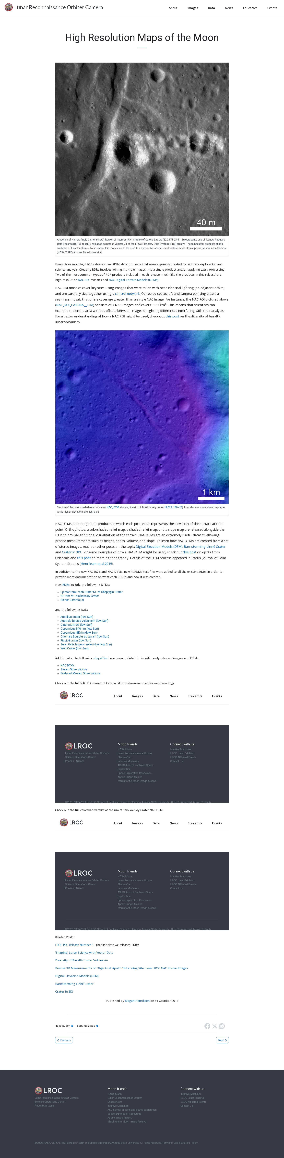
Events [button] (272, 8)
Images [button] (192, 8)
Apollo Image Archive (119, 1117)
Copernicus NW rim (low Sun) (79, 628)
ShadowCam (114, 1101)
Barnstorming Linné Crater (204, 546)
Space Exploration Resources (124, 1113)
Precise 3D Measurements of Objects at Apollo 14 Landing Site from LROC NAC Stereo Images (121, 968)
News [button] (229, 8)
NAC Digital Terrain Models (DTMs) (133, 280)
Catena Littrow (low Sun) (76, 624)
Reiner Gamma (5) (72, 600)
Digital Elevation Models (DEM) (159, 546)
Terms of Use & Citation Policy (180, 1142)
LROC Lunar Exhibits (192, 1097)
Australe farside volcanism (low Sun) (84, 620)
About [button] (173, 8)
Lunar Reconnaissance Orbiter (124, 1097)
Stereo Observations (73, 669)
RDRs (66, 585)
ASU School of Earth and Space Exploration (132, 1109)
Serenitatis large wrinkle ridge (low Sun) (86, 644)
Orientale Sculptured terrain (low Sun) (84, 636)
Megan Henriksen (137, 1001)
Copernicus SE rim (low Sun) (79, 632)
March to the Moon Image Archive (126, 1121)
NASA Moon (114, 1094)
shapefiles (100, 658)
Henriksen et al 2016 (96, 563)
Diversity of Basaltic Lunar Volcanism (81, 960)
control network (127, 293)
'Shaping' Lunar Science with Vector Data (84, 952)
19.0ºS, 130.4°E (173, 507)
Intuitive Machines (118, 1105)
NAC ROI (84, 280)
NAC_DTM (113, 507)
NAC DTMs (67, 665)
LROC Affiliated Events (193, 1101)
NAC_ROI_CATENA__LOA (74, 305)
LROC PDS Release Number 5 (74, 945)
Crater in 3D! (71, 552)
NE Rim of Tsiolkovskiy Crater (79, 596)
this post (172, 316)
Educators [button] (250, 8)
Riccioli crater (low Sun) (75, 640)
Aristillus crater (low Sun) (76, 616)
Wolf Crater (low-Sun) (74, 648)
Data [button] (211, 8)
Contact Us (186, 1105)
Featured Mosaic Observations (80, 673)
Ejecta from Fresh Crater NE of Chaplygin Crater (91, 592)
